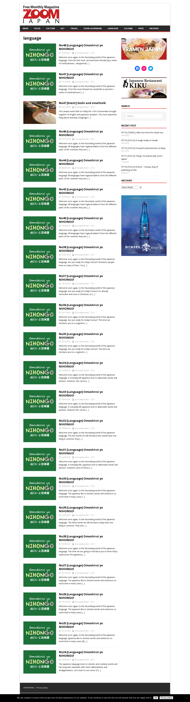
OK (155, 698)
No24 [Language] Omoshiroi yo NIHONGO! (81, 654)
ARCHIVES (154, 28)
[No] (186, 698)
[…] (88, 63)
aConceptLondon (82, 53)
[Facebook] (137, 68)
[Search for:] (144, 116)
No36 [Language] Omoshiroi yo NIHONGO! (81, 306)
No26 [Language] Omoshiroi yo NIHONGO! (81, 596)
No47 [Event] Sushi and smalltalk (82, 103)
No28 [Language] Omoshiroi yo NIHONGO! (81, 538)
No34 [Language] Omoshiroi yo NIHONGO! (81, 364)
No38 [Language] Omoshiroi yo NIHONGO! (81, 249)
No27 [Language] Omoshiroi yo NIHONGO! (81, 567)
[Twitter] (150, 68)
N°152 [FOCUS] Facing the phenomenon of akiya (143, 148)
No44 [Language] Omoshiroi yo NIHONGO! (81, 162)
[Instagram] (143, 68)
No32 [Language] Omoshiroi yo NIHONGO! (81, 422)
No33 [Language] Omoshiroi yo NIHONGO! (81, 393)
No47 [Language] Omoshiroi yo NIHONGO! (81, 76)
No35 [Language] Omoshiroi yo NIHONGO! (81, 335)
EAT (63, 28)
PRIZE (141, 28)
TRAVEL (74, 28)
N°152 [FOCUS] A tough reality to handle (139, 140)
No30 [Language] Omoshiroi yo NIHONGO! (81, 480)
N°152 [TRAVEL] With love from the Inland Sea (142, 132)
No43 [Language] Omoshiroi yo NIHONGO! (81, 191)
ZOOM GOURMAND (92, 28)
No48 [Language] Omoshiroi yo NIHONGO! (81, 47)
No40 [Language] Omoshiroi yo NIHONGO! (81, 220)
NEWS (25, 28)
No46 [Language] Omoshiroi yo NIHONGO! (81, 133)
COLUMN (128, 28)
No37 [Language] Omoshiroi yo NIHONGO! (81, 277)
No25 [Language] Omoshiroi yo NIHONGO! (81, 625)
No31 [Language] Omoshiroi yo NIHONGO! (81, 451)
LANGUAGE (113, 28)
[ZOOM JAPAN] (41, 24)
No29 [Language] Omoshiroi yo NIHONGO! (81, 509)
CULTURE (50, 28)
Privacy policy (42, 687)
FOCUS (37, 28)
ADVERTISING (28, 687)
